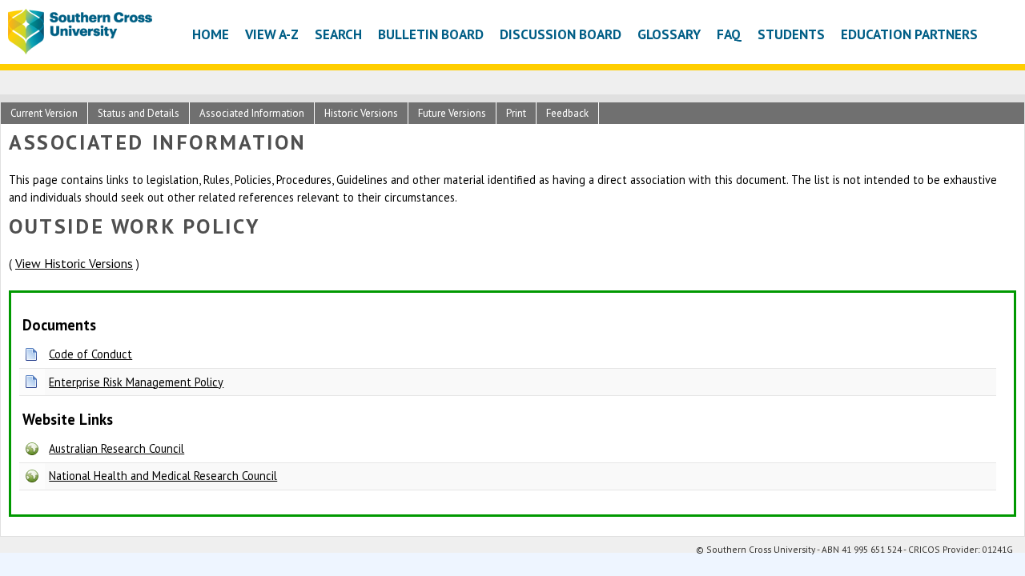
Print (516, 113)
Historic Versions (361, 113)
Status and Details (138, 113)
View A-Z (272, 34)
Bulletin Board (431, 34)
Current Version (44, 113)
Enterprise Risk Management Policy (136, 382)
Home (210, 34)
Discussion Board (560, 34)
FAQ (729, 34)
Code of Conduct (90, 354)
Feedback (567, 113)
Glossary (669, 34)
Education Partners (909, 34)
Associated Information (251, 113)
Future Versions (452, 113)
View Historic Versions (74, 263)
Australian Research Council (116, 448)
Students (791, 34)
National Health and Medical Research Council (163, 475)
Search (338, 34)
